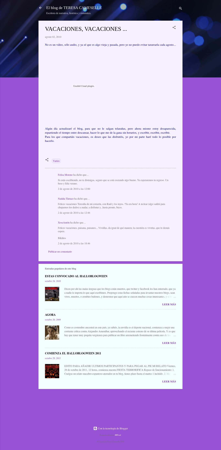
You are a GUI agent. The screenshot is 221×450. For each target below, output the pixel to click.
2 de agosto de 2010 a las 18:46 (74, 243)
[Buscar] (180, 9)
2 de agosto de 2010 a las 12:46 (74, 212)
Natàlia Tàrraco (66, 198)
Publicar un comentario (60, 251)
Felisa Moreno (65, 174)
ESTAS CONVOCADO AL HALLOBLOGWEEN (76, 276)
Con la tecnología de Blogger (112, 428)
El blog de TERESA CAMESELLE (74, 8)
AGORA (50, 315)
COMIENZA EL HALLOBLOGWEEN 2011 (73, 353)
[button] (174, 27)
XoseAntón (64, 222)
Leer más (169, 304)
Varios (56, 160)
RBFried (118, 435)
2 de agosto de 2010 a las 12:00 (74, 188)
